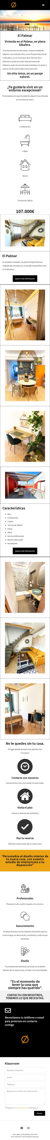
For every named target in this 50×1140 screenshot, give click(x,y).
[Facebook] (21, 1128)
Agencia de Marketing (23, 1134)
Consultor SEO (33, 1134)
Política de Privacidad (21, 1108)
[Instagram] (28, 1128)
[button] (43, 5)
